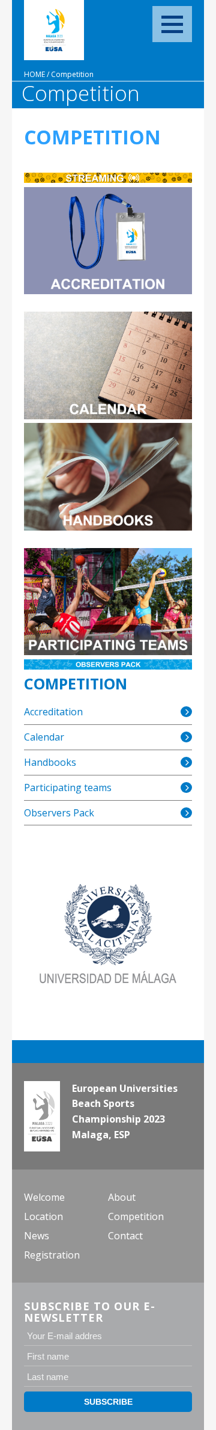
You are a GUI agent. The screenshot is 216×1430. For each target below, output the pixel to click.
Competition (72, 74)
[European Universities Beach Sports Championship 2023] (54, 30)
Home (34, 74)
